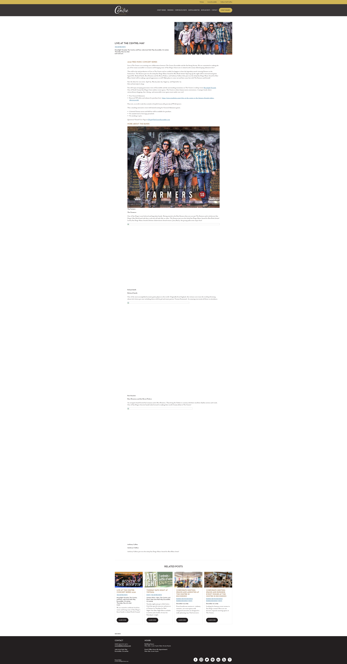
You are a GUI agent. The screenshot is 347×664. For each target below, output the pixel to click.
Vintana (202, 2)
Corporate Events (181, 10)
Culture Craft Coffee (226, 2)
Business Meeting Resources (184, 598)
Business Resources (182, 600)
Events (148, 594)
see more (118, 633)
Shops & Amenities (194, 10)
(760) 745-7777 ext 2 (121, 644)
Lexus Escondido (212, 2)
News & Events (205, 10)
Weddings (170, 10)
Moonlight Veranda (210, 88)
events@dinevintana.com (123, 646)
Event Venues (161, 10)
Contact (215, 10)
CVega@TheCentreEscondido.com (159, 120)
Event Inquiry (225, 10)
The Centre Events (120, 46)
